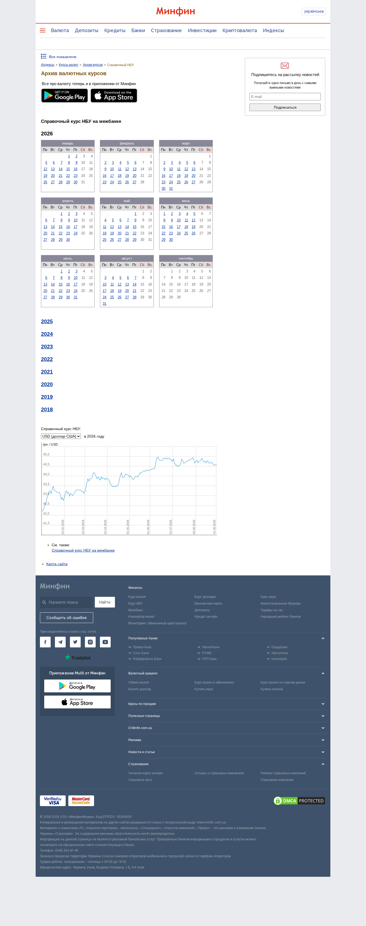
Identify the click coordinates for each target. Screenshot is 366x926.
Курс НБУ (135, 603)
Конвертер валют (141, 616)
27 (53, 182)
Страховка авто (140, 780)
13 (53, 169)
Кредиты (114, 30)
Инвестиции (202, 30)
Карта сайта (57, 564)
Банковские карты (208, 603)
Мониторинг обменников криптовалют (157, 623)
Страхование (166, 30)
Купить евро (204, 689)
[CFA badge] (109, 802)
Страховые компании (277, 780)
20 (53, 176)
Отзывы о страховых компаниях (219, 773)
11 (119, 169)
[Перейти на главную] (183, 11)
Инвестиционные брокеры (281, 603)
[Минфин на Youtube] (105, 642)
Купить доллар (139, 689)
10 (112, 169)
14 (60, 169)
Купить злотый (272, 689)
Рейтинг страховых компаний (283, 773)
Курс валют (137, 597)
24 (112, 182)
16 (75, 169)
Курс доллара (205, 597)
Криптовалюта (239, 30)
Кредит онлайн (206, 616)
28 (60, 182)
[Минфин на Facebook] (45, 642)
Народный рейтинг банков (281, 616)
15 (68, 169)
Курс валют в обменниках (214, 682)
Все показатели (62, 57)
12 (45, 169)
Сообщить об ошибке (66, 618)
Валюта (60, 30)
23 (75, 176)
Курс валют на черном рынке (283, 682)
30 (75, 182)
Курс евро (268, 597)
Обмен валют (138, 682)
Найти (104, 602)
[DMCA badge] (299, 801)
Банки (138, 30)
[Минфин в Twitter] (75, 642)
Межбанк (135, 610)
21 (60, 176)
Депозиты (86, 30)
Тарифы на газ (272, 610)
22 (68, 176)
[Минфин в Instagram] (90, 642)
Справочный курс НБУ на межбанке (83, 550)
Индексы (273, 30)
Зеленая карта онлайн (145, 773)
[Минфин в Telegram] (60, 642)
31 (171, 189)
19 (45, 176)
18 (119, 176)
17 (112, 176)
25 (119, 182)
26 (45, 182)
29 (68, 182)
